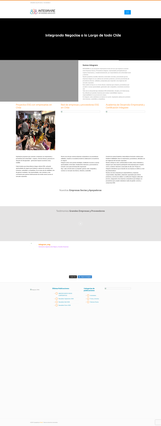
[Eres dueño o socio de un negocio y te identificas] (93, 259)
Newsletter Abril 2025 (64, 302)
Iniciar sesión (127, 12)
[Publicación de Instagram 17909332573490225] (118, 270)
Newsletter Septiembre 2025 (66, 298)
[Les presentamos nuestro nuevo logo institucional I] (68, 270)
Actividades (93, 295)
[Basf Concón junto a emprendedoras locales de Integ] (42, 271)
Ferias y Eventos (94, 298)
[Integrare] (42, 11)
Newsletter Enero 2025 (65, 305)
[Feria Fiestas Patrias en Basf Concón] (118, 252)
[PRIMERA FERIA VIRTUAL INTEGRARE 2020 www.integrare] (93, 270)
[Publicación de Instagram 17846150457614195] (68, 253)
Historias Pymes (94, 302)
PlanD (41, 422)
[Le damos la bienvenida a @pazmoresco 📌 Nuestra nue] (42, 256)
